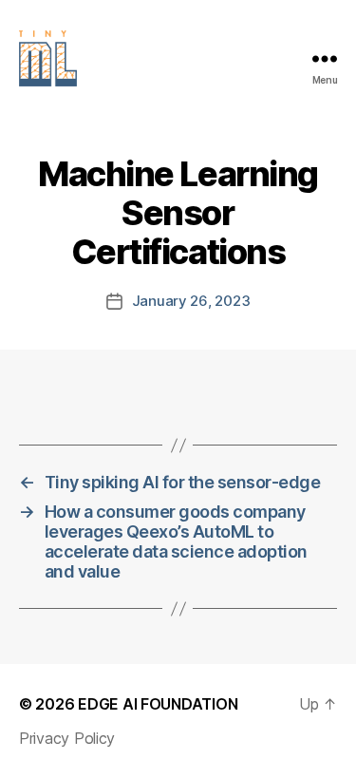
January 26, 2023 (191, 301)
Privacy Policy (67, 738)
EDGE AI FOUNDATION (157, 703)
